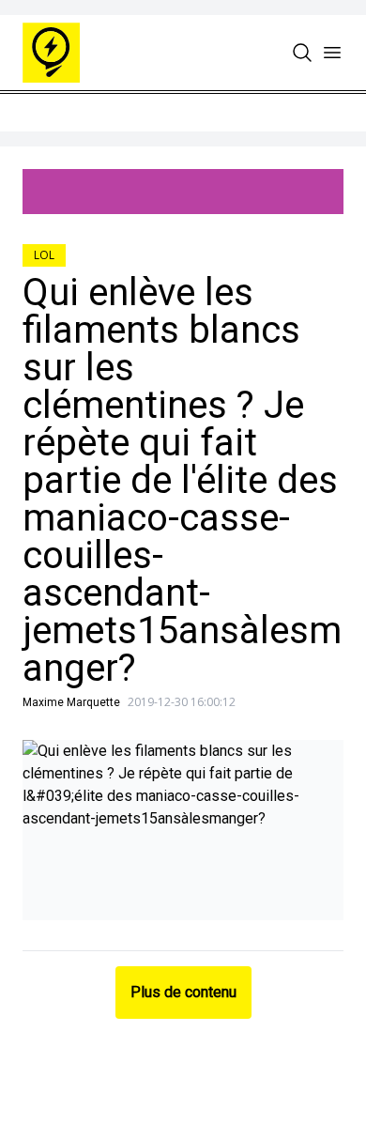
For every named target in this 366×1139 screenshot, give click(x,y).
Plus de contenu (183, 992)
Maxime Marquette (71, 702)
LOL (44, 255)
